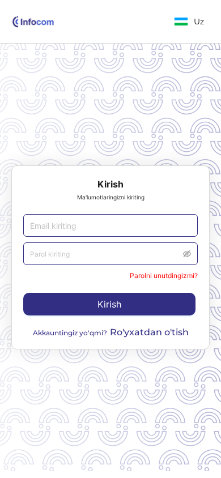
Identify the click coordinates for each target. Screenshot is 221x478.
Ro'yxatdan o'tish (149, 332)
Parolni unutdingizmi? (164, 275)
